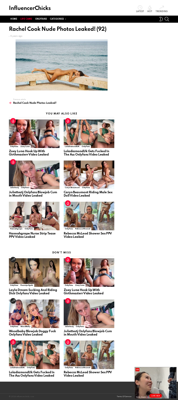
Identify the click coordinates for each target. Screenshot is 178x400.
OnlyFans (14, 146)
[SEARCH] (167, 19)
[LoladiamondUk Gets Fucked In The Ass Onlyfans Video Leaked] (89, 133)
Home (13, 19)
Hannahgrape (16, 229)
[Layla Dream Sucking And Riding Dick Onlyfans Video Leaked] (34, 272)
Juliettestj (14, 188)
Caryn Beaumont (72, 188)
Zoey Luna (25, 146)
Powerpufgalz (26, 285)
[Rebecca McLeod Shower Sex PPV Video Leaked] (89, 216)
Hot (149, 11)
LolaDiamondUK (72, 146)
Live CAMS (26, 19)
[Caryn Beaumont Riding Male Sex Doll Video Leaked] (89, 175)
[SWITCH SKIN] (161, 19)
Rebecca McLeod (82, 229)
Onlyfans (41, 19)
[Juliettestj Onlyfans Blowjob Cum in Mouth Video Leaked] (34, 175)
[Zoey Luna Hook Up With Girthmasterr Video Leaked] (34, 133)
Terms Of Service (124, 396)
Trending (161, 11)
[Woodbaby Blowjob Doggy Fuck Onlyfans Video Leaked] (34, 313)
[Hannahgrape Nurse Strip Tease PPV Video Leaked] (34, 216)
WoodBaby (25, 326)
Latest (140, 11)
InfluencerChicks (30, 8)
